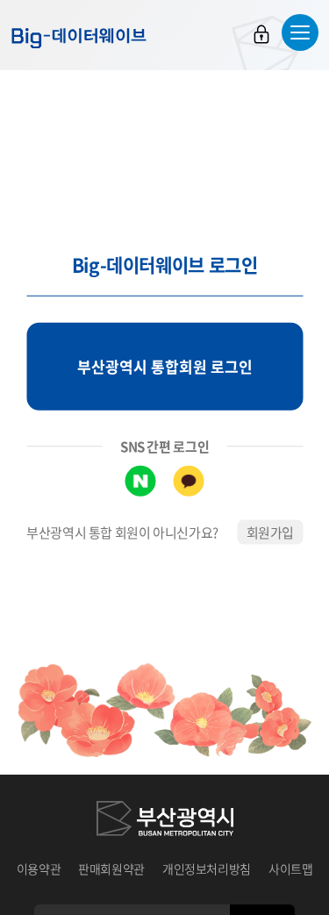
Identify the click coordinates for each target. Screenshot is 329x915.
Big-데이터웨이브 (79, 38)
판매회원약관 (111, 868)
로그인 (261, 34)
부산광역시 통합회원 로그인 (165, 366)
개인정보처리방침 (206, 868)
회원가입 (271, 531)
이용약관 (39, 868)
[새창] (165, 821)
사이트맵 (290, 868)
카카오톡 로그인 (189, 480)
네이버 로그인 (140, 480)
